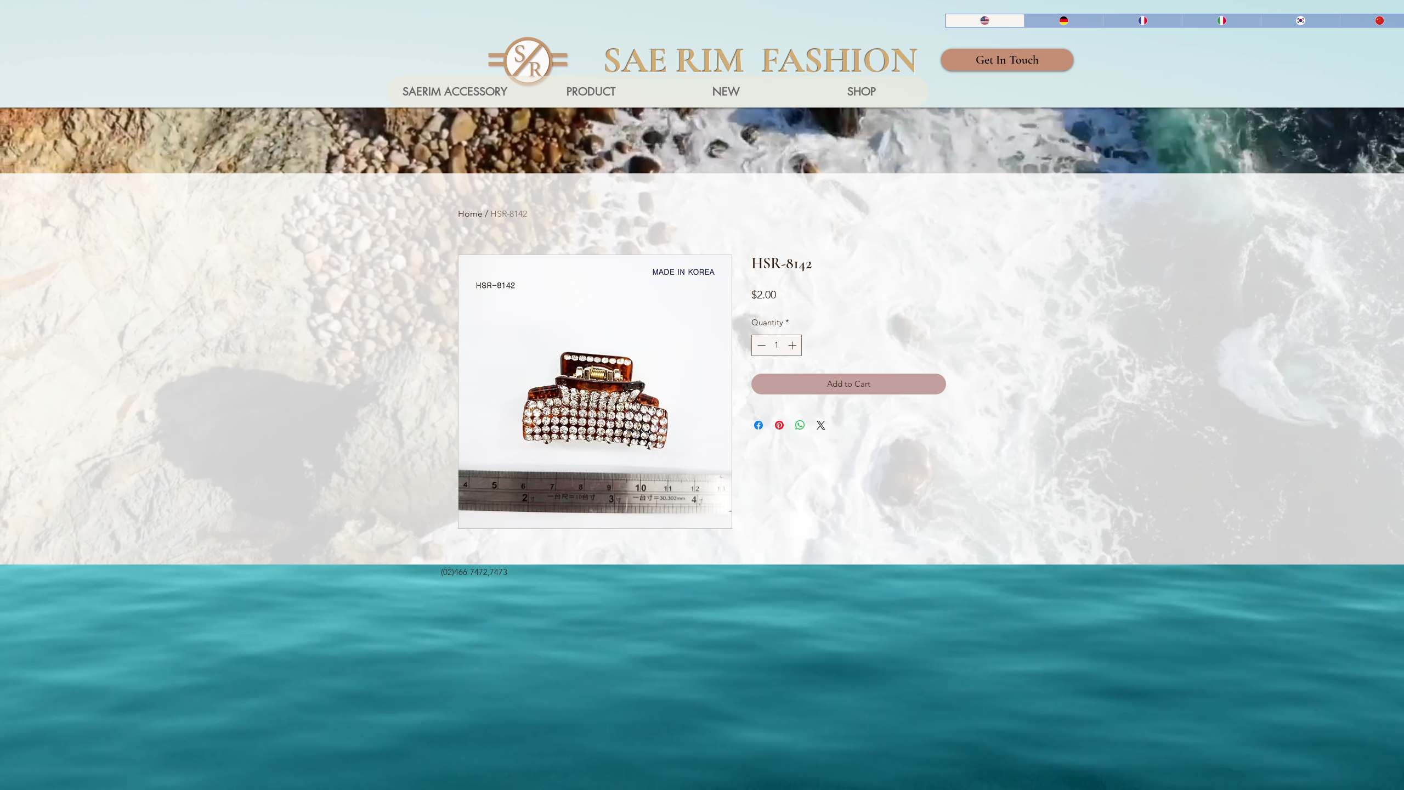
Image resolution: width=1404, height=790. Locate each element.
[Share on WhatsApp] (800, 425)
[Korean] (1300, 20)
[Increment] (793, 345)
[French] (1142, 20)
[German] (1063, 20)
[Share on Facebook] (758, 425)
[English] (985, 20)
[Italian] (1221, 20)
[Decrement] (760, 345)
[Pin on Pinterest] (779, 425)
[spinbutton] (777, 345)
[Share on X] (821, 425)
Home (470, 213)
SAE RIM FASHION (760, 60)
